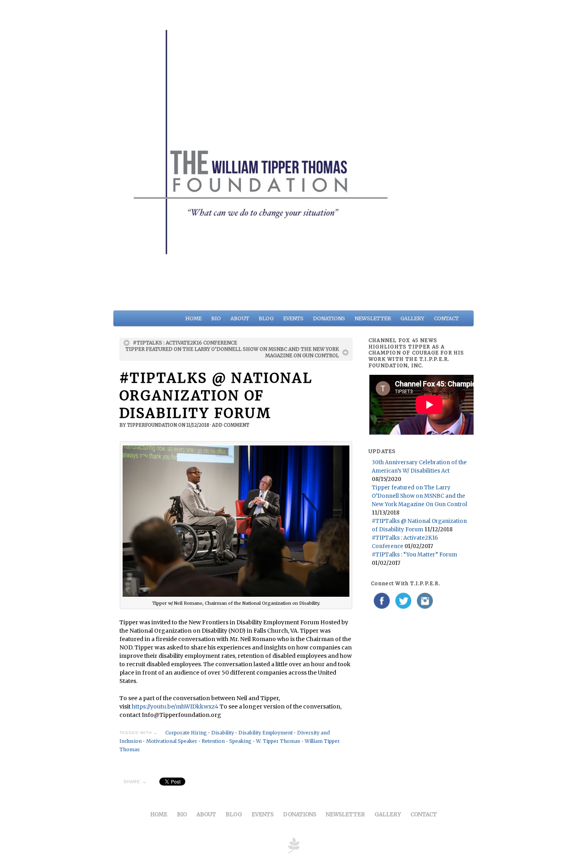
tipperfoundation (152, 425)
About (239, 318)
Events (293, 318)
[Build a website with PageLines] (293, 844)
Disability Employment (265, 733)
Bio (216, 318)
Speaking (240, 741)
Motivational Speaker (171, 741)
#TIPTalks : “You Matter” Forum (414, 554)
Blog (266, 318)
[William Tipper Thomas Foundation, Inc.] (293, 154)
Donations (329, 318)
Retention (213, 741)
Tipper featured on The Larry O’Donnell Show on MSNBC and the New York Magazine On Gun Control (232, 352)
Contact (446, 318)
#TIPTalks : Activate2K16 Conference (185, 343)
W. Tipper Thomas (278, 741)
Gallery (412, 318)
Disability (222, 733)
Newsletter (373, 318)
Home (193, 318)
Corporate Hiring (186, 733)
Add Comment (230, 425)
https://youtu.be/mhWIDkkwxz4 (175, 706)
